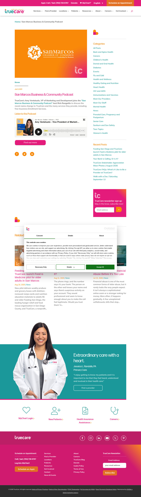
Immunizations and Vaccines (105, 95)
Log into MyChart (22, 463)
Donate (74, 3)
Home (17, 21)
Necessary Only (41, 267)
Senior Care (98, 121)
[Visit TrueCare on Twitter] (115, 438)
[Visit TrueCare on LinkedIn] (98, 438)
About (97, 11)
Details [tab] (70, 236)
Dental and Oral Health (103, 63)
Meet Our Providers (101, 99)
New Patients (55, 419)
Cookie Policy (79, 466)
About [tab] (101, 236)
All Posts (97, 48)
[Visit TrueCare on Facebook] (82, 438)
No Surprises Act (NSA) (87, 489)
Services (37, 11)
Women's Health (100, 133)
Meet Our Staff (99, 103)
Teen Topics (98, 129)
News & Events (50, 475)
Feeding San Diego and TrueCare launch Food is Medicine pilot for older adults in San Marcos (109, 152)
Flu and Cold (98, 75)
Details (69, 267)
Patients (74, 11)
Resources (86, 11)
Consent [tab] (39, 236)
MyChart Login (26, 418)
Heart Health (99, 87)
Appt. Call (45, 3)
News (17, 82)
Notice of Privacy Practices (40, 489)
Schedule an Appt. (26, 469)
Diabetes (97, 67)
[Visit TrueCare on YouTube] (107, 438)
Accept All (100, 267)
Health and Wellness (102, 79)
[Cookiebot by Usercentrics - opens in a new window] (106, 228)
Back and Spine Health (103, 52)
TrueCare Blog (79, 460)
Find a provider (88, 388)
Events (96, 71)
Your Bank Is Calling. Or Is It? (105, 159)
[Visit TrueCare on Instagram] (90, 438)
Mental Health (99, 106)
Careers (108, 11)
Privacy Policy (79, 472)
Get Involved (121, 11)
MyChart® (86, 3)
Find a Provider (51, 11)
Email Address (114, 460)
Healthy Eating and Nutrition (105, 83)
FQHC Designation (73, 489)
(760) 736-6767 (62, 3)
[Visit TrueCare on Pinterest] (123, 438)
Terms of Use (79, 469)
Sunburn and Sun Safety (104, 125)
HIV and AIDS (99, 91)
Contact (47, 472)
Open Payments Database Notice (106, 489)
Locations (63, 11)
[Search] (132, 11)
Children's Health (100, 60)
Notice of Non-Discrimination (58, 489)
